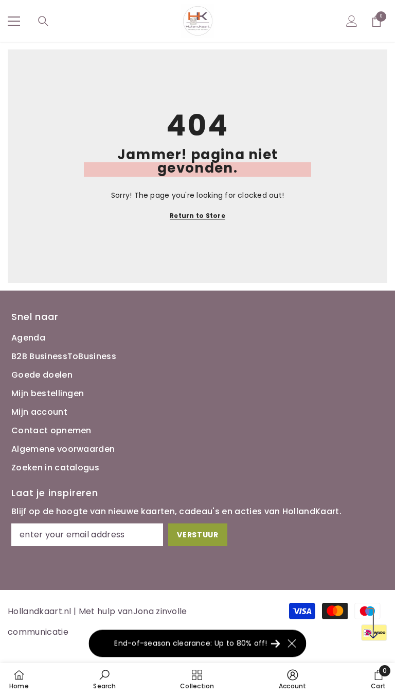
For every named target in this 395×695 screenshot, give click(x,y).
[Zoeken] (43, 21)
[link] (104, 679)
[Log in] (351, 21)
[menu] (14, 21)
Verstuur (198, 535)
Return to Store (197, 215)
